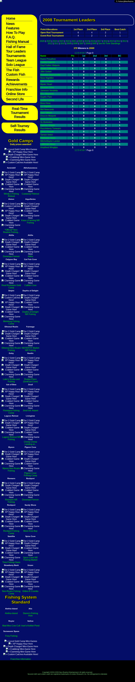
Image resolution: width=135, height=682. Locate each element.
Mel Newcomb (47, 109)
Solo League (15, 65)
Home (10, 18)
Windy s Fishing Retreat (11, 195)
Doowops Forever (11, 256)
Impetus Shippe (47, 125)
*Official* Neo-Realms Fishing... (11, 231)
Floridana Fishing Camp (11, 411)
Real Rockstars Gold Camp (11, 286)
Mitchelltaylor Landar (50, 141)
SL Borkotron (46, 122)
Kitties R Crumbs (30, 591)
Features (12, 28)
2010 (62, 43)
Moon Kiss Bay (30, 531)
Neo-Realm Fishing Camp (11, 592)
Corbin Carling (47, 100)
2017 (99, 41)
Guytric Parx (46, 97)
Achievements (16, 84)
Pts (72, 56)
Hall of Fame (15, 47)
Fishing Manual (17, 42)
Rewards (13, 80)
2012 (50, 43)
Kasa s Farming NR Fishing (30, 221)
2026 (42, 41)
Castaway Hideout (30, 194)
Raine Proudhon (48, 59)
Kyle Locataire (47, 81)
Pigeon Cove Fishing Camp (30, 474)
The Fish (12, 70)
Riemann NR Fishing (11, 501)
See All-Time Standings (109, 43)
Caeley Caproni (47, 62)
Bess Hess (45, 103)
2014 (118, 41)
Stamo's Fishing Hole (30, 614)
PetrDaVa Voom (47, 138)
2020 (80, 41)
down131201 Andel (49, 119)
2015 (112, 41)
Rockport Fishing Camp (11, 532)
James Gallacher (48, 68)
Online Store (15, 94)
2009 (69, 43)
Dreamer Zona (47, 87)
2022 (67, 41)
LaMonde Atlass (47, 144)
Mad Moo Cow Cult (11, 626)
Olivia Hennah (47, 131)
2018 (93, 41)
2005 (94, 43)
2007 (81, 43)
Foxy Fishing (11, 636)
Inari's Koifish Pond (30, 626)
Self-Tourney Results (19, 128)
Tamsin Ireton (46, 135)
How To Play (15, 33)
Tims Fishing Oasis (11, 562)
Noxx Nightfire (47, 78)
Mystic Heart (46, 84)
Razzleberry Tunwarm (50, 128)
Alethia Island (11, 613)
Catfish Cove (30, 285)
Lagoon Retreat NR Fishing (11, 438)
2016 (105, 41)
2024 (55, 41)
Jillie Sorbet (45, 71)
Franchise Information (21, 659)
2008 (75, 43)
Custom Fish (15, 74)
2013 (124, 41)
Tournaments (16, 56)
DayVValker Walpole (50, 65)
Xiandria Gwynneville (50, 75)
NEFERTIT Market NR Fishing (30, 349)
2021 (74, 41)
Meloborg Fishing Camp (11, 322)
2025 (48, 41)
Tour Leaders (16, 51)
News (10, 24)
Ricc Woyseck (47, 94)
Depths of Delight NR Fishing (30, 313)
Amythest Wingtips (49, 147)
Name (43, 56)
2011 (56, 43)
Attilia (30, 256)
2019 (86, 41)
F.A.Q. (10, 37)
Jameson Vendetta (49, 90)
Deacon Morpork (48, 116)
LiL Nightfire (46, 106)
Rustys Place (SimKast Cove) (30, 380)
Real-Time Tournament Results (20, 113)
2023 (61, 41)
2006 (88, 43)
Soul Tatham (46, 113)
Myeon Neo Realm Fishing (11, 469)
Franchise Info (16, 89)
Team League (16, 60)
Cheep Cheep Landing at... (30, 443)
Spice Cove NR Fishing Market (30, 558)
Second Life (15, 99)
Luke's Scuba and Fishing (11, 380)
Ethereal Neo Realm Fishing (11, 349)
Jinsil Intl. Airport (30, 410)
